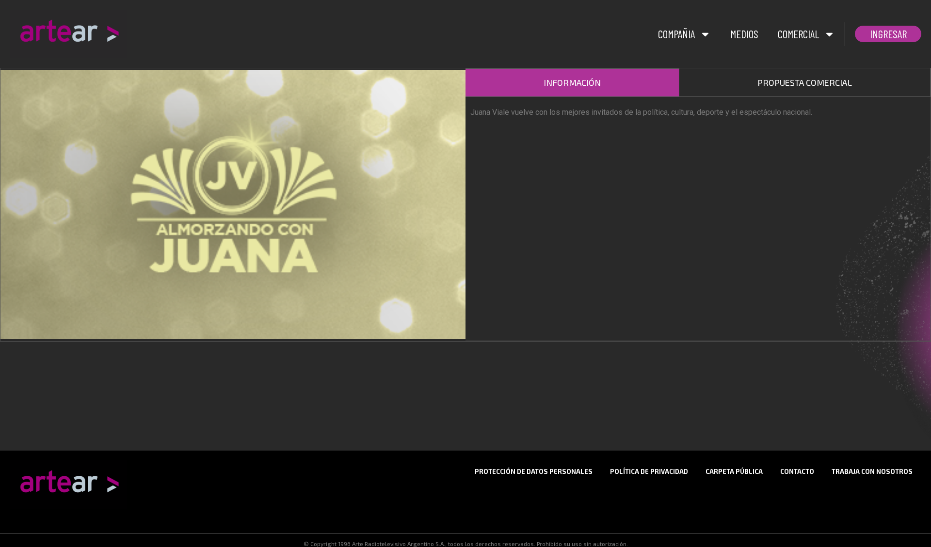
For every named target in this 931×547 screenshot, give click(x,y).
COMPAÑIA (676, 34)
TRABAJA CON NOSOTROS (872, 471)
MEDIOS (744, 34)
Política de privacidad (649, 471)
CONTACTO (797, 471)
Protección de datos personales (534, 471)
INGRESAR (888, 34)
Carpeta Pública (734, 471)
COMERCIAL (798, 34)
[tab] (572, 82)
